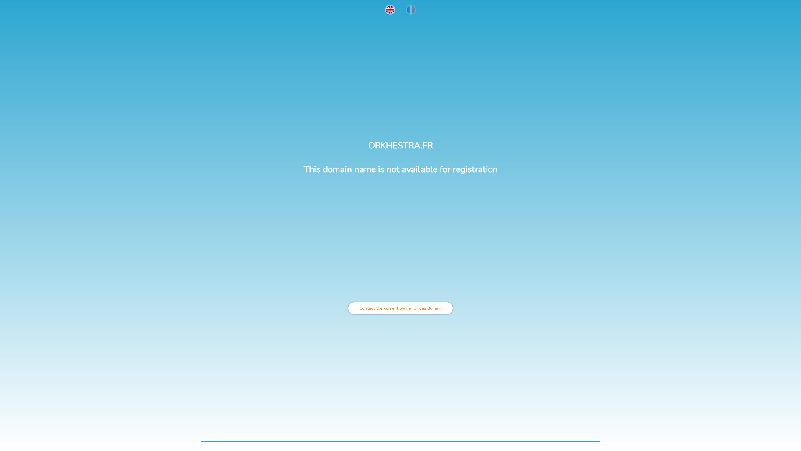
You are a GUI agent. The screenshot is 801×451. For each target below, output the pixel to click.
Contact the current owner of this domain (400, 308)
